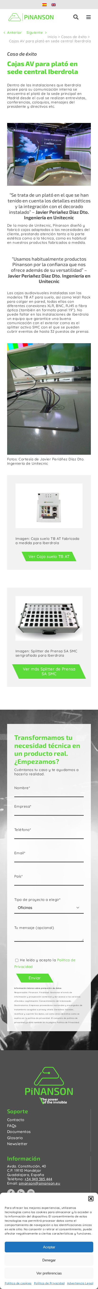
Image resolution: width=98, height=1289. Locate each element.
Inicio (52, 36)
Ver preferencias (49, 1273)
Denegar (49, 1260)
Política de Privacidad (49, 1283)
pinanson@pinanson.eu (39, 1183)
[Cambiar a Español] (44, 4)
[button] (90, 1198)
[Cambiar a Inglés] (53, 4)
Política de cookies (18, 1283)
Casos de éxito (74, 36)
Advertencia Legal (80, 1283)
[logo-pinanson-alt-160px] (31, 13)
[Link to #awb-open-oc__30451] (76, 17)
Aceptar (49, 1247)
